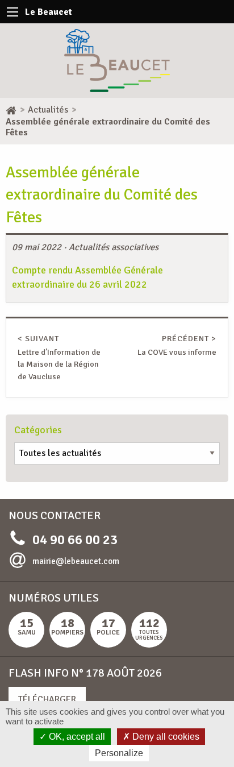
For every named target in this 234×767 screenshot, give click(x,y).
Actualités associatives (113, 247)
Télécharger (47, 699)
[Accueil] (11, 109)
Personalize (119, 753)
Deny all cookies (164, 736)
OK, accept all (76, 736)
